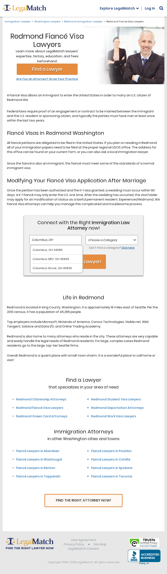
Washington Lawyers (47, 21)
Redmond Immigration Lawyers (83, 21)
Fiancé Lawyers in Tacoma (111, 476)
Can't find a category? (112, 248)
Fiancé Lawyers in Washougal (39, 459)
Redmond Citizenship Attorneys (41, 399)
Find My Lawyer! (83, 261)
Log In (150, 8)
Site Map (100, 544)
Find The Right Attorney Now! (83, 500)
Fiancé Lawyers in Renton (35, 468)
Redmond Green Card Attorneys (41, 416)
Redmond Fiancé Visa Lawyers (39, 408)
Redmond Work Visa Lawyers (113, 416)
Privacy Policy (74, 544)
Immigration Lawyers (17, 21)
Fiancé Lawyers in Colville (110, 459)
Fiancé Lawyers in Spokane (111, 468)
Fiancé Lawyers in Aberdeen (37, 451)
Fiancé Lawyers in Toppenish (38, 476)
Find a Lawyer (47, 69)
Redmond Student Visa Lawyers (116, 399)
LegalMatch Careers (83, 548)
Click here (128, 248)
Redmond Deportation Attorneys (117, 408)
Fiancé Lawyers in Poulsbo (111, 451)
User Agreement (83, 540)
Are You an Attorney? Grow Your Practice (47, 79)
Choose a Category (102, 240)
